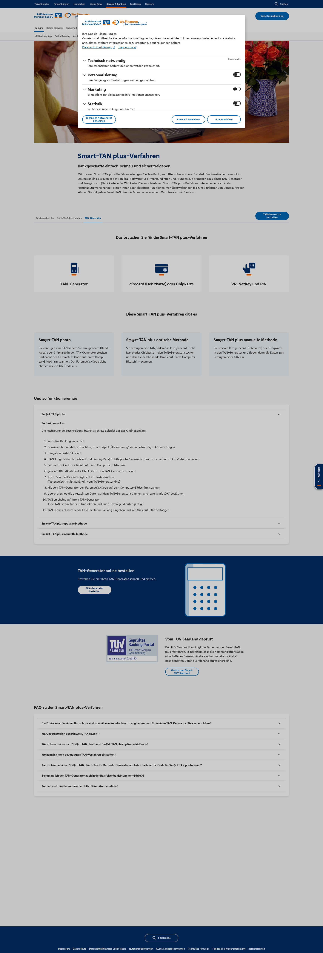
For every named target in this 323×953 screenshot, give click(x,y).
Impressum (126, 47)
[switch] (237, 74)
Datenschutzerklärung (97, 47)
